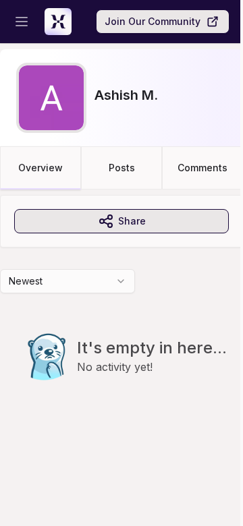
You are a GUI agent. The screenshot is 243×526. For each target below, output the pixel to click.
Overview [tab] (40, 167)
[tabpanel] (121, 315)
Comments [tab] (202, 167)
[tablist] (121, 167)
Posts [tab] (122, 167)
